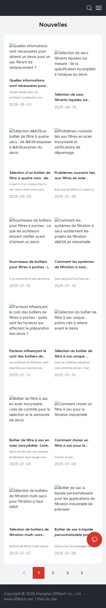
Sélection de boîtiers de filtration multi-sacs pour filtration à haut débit (29, 532)
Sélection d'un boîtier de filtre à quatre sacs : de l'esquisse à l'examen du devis (29, 175)
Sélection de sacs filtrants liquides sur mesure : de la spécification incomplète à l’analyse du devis (75, 97)
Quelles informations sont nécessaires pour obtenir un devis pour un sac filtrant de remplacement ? (30, 83)
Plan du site (47, 599)
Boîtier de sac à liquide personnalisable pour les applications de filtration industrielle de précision (74, 532)
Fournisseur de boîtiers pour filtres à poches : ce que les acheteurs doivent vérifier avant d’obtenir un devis (29, 264)
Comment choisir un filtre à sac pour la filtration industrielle (71, 443)
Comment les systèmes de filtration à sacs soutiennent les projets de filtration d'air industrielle (74, 264)
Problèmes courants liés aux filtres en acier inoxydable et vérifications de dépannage (75, 175)
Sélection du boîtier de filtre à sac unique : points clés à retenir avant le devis (73, 353)
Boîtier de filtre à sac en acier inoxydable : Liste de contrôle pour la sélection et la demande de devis (29, 443)
